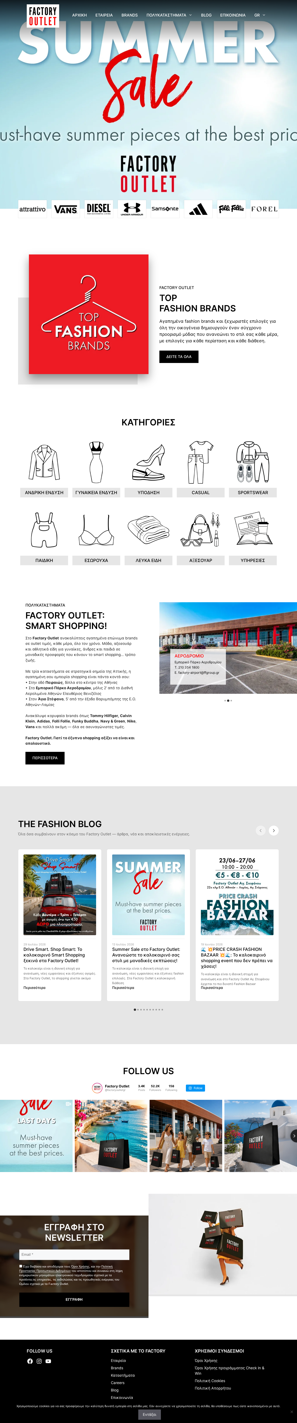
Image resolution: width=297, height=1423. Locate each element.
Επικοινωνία (122, 1397)
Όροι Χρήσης (80, 1266)
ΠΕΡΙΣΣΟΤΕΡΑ (45, 758)
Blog (206, 15)
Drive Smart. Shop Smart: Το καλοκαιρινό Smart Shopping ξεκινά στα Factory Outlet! (54, 955)
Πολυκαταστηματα (166, 15)
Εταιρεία (118, 1360)
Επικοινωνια (233, 15)
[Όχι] (291, 1412)
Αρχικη (79, 15)
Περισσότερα (34, 987)
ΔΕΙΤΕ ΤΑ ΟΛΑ (179, 356)
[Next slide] (274, 830)
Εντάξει (149, 1414)
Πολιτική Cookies (210, 1381)
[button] (225, 700)
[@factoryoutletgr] (97, 1088)
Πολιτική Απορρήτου (213, 1388)
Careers (118, 1383)
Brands (130, 15)
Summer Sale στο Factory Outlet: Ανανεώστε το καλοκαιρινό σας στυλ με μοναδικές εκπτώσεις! (146, 955)
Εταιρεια (104, 15)
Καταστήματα (123, 1375)
